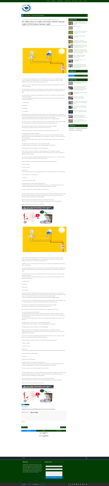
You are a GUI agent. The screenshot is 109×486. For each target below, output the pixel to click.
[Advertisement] (44, 37)
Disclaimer (53, 1)
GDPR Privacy (60, 1)
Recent (72, 75)
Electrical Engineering (38, 15)
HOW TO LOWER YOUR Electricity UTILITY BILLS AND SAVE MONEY (80, 120)
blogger (29, 430)
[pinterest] (75, 484)
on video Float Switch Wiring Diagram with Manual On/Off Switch (80, 23)
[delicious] (86, 484)
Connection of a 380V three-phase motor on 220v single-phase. (80, 107)
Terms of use (75, 1)
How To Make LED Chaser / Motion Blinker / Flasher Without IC (80, 56)
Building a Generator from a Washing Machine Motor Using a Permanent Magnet (80, 46)
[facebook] (69, 484)
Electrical (27, 15)
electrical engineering (81, 128)
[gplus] (73, 484)
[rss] (80, 484)
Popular (78, 75)
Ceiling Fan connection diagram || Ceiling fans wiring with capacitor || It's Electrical (80, 41)
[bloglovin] (76, 484)
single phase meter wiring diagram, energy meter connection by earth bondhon (80, 116)
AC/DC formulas (77, 26)
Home (23, 19)
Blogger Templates (42, 484)
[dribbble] (78, 484)
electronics (79, 130)
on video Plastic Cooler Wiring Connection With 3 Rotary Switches (80, 32)
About (80, 1)
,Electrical (32, 26)
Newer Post (24, 427)
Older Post (63, 427)
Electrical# (27, 404)
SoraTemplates (29, 484)
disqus (43, 430)
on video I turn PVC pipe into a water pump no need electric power (81, 102)
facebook (58, 430)
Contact (85, 1)
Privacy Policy (67, 1)
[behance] (82, 484)
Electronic (71, 130)
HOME (48, 1)
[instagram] (84, 484)
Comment (84, 75)
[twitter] (71, 484)
